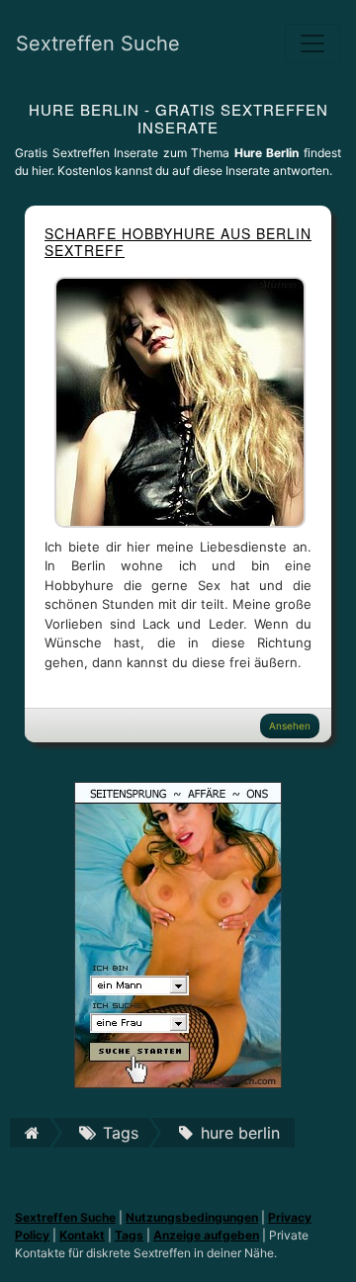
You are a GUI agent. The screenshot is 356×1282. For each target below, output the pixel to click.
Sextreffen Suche (98, 43)
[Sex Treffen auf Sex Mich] (178, 933)
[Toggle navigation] (312, 43)
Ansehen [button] (290, 725)
